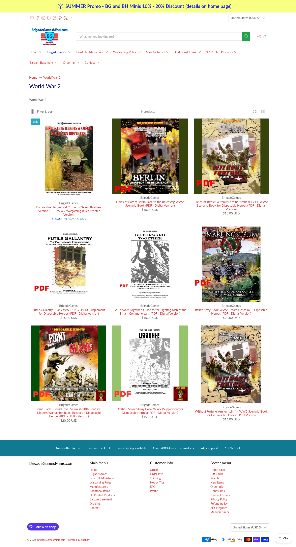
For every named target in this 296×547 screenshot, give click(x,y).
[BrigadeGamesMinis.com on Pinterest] (60, 18)
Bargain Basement (41, 62)
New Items (217, 482)
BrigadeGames (56, 52)
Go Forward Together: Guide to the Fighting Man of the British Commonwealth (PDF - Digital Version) (150, 311)
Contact (90, 62)
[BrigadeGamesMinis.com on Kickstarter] (49, 18)
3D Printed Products (219, 52)
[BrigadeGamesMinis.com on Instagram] (43, 18)
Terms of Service (220, 495)
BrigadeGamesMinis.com (51, 539)
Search (214, 478)
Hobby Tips (157, 482)
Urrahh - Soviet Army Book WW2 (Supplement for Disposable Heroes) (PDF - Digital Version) (150, 410)
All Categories (218, 508)
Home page (217, 469)
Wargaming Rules (124, 52)
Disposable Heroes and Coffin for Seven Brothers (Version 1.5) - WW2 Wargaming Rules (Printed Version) (68, 210)
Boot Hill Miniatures (89, 52)
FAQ (152, 486)
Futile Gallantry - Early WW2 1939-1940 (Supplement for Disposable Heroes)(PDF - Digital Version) (69, 311)
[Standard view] (255, 111)
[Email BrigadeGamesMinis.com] (32, 18)
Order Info (156, 474)
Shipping (155, 478)
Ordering (69, 62)
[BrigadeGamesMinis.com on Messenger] (54, 18)
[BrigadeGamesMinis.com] (49, 36)
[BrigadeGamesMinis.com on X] (66, 18)
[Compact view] (263, 111)
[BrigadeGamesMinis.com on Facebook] (37, 18)
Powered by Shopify (78, 539)
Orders (154, 469)
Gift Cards (216, 474)
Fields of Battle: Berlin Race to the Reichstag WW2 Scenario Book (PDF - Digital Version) (150, 203)
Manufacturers (155, 52)
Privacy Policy (218, 499)
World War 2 (51, 77)
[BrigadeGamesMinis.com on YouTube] (71, 18)
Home (33, 52)
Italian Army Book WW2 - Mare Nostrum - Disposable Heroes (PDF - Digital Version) (231, 311)
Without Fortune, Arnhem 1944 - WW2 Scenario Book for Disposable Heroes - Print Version (231, 413)
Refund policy (219, 503)
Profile (154, 491)
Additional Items (185, 52)
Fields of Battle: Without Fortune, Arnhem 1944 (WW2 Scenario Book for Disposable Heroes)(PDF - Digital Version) (231, 205)
